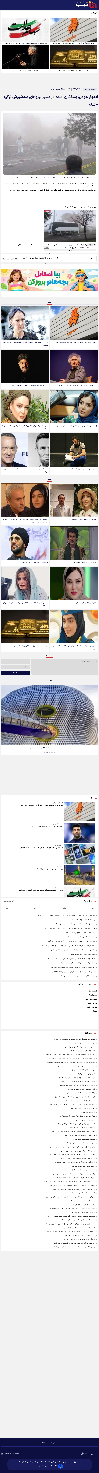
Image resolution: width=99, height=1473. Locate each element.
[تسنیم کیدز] (49, 281)
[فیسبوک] (12, 258)
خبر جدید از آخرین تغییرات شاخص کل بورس (81, 1070)
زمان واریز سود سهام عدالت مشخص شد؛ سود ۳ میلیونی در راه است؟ (25, 43)
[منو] (5, 5)
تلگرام (86, 1454)
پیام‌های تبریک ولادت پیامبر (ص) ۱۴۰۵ (50, 869)
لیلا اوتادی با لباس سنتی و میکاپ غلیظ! (84, 603)
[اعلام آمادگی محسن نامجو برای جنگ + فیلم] (25, 57)
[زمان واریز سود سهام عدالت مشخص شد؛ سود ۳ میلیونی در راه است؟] (25, 30)
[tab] (54, 752)
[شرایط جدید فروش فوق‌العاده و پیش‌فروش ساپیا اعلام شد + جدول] (73, 30)
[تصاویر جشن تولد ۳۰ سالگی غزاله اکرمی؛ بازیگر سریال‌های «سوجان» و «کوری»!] (25, 583)
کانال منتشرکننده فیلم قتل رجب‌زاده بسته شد (81, 1089)
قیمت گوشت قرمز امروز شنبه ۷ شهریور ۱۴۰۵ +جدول (79, 1135)
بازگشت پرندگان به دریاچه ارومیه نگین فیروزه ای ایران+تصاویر (76, 1078)
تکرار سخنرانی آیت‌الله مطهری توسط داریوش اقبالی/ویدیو (29, 385)
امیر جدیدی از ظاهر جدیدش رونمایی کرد (84, 469)
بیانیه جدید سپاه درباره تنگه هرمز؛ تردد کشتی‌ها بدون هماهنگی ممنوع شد (72, 1174)
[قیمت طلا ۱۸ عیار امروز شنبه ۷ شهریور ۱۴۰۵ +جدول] (73, 57)
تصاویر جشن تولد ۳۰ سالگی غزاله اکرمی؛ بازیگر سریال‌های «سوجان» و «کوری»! (25, 604)
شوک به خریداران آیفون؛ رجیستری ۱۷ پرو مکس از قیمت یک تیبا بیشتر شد (72, 1185)
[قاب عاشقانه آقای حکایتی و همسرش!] (74, 543)
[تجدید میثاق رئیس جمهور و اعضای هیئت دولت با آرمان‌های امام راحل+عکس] (49, 715)
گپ (95, 1454)
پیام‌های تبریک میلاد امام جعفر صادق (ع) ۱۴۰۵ (80, 1143)
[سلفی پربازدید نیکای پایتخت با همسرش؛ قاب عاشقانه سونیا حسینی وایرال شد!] (74, 627)
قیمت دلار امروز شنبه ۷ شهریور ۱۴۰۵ (83, 1212)
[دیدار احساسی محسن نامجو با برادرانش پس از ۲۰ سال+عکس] (74, 366)
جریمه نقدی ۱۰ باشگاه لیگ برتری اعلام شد (82, 1128)
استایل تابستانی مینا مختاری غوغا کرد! (84, 519)
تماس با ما (53, 1442)
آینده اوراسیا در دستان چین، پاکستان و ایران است (79, 1051)
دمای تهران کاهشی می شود (86, 1074)
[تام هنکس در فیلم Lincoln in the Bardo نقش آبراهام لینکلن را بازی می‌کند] (25, 450)
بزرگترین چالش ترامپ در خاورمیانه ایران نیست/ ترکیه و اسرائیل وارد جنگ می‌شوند (70, 1232)
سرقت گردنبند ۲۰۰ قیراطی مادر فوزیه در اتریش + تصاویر (78, 1081)
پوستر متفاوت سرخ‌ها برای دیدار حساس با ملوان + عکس (78, 1151)
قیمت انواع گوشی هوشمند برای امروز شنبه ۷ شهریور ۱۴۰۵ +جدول (41, 847)
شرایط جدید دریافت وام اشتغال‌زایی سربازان (81, 1043)
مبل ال (94, 1011)
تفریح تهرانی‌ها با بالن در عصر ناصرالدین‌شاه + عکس (79, 1235)
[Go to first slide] (94, 710)
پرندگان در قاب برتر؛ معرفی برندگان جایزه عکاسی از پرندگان (77, 1116)
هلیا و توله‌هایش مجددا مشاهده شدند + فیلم (81, 1093)
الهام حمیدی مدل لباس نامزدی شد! (83, 954)
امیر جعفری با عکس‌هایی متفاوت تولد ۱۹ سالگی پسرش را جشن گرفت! (71, 941)
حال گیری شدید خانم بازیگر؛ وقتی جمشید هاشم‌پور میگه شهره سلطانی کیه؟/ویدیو (70, 1197)
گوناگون (94, 13)
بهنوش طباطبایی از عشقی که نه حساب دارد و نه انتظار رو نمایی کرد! (71, 950)
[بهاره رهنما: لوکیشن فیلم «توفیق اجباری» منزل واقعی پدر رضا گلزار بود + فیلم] (25, 406)
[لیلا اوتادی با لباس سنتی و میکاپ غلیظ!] (74, 583)
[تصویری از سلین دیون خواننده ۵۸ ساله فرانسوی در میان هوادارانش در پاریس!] (25, 323)
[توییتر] (3, 258)
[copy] (91, 258)
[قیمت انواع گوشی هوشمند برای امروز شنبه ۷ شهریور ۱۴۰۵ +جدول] (79, 854)
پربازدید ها (88, 901)
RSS (43, 1442)
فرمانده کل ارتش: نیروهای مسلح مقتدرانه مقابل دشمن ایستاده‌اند (75, 1124)
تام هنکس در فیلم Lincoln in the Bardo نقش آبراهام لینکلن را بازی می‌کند (26, 470)
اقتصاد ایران (92, 991)
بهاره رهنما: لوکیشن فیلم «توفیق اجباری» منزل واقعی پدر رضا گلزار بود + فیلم (25, 427)
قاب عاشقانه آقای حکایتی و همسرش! (85, 562)
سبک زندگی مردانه (90, 999)
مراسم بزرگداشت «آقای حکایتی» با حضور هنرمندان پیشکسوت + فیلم (71, 924)
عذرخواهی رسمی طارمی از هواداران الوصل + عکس (47, 826)
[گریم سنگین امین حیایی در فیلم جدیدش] (25, 543)
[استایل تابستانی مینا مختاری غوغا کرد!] (74, 500)
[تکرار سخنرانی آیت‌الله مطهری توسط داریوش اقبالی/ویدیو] (25, 366)
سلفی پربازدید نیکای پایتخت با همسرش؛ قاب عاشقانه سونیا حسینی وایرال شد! (75, 647)
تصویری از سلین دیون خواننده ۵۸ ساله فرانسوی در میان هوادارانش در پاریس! (25, 343)
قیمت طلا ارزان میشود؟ (87, 1112)
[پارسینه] (85, 5)
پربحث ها (7, 901)
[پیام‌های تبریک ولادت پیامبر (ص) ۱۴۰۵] (79, 875)
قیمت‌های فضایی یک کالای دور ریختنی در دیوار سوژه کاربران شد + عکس (69, 928)
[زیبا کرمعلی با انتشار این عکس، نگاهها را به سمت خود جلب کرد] (74, 406)
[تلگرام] (8, 258)
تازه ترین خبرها (92, 1007)
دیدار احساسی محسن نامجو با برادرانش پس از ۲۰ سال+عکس (77, 385)
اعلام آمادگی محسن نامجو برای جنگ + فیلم (25, 71)
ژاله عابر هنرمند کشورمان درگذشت (83, 919)
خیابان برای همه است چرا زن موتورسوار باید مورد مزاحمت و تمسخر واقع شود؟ (71, 1058)
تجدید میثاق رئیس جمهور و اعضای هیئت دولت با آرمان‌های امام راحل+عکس (49, 748)
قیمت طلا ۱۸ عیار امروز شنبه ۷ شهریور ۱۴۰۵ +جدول (73, 71)
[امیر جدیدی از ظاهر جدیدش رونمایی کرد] (74, 450)
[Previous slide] (5, 710)
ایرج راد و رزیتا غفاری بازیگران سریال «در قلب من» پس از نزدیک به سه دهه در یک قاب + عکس (25, 520)
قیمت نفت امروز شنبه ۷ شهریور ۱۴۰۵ (83, 1170)
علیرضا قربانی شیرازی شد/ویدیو (85, 1120)
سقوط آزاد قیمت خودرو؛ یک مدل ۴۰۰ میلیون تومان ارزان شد (76, 1220)
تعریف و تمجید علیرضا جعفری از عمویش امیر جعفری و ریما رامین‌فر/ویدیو (73, 1131)
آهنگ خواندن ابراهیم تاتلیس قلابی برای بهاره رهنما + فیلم (75, 963)
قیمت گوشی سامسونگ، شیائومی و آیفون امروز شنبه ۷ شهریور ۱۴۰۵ (74, 1162)
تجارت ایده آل (92, 1003)
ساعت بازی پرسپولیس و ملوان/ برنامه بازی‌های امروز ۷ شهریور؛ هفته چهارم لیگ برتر (70, 1224)
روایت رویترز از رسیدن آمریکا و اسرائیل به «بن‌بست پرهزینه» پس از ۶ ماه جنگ (71, 1147)
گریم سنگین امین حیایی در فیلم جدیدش (35, 562)
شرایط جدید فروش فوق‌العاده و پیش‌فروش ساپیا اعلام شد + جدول (73, 43)
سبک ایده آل (92, 995)
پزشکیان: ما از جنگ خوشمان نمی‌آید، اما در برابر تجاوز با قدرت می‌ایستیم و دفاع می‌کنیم (68, 1054)
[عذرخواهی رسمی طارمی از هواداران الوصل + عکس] (79, 833)
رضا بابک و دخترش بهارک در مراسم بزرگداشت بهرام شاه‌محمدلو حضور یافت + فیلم (66, 915)
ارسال (15, 672)
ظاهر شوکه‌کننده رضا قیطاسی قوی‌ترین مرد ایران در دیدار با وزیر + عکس (70, 958)
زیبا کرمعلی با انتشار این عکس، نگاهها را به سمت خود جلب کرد (77, 426)
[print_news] (16, 258)
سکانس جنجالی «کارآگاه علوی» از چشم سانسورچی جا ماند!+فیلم (76, 1158)
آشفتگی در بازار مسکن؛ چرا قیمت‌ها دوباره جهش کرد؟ (79, 1239)
